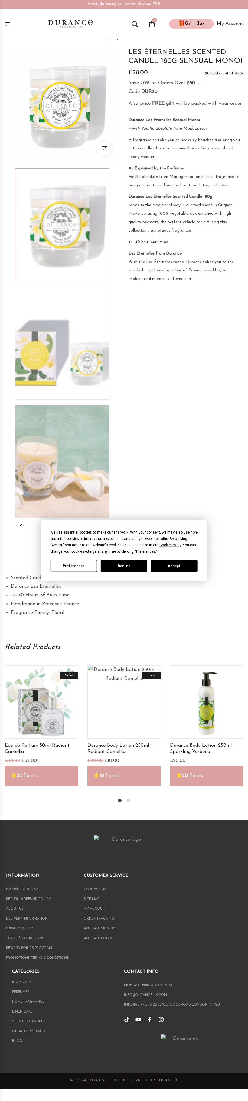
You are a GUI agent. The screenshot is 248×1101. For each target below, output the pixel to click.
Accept (174, 565)
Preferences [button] (145, 551)
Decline (124, 565)
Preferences (74, 565)
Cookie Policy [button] (170, 545)
